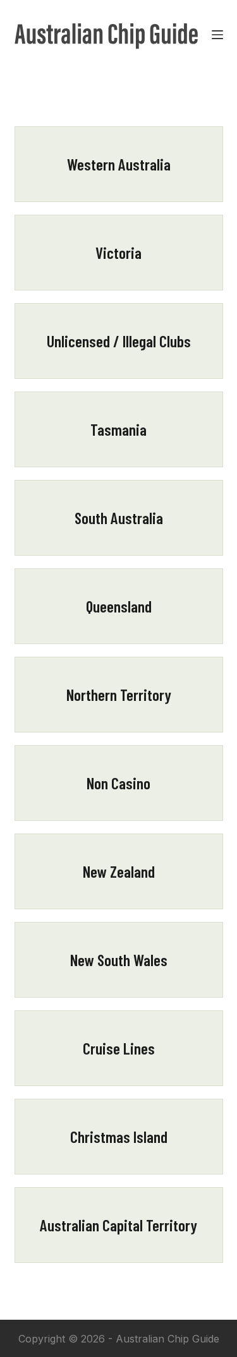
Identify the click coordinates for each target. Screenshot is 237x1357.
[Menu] (217, 34)
